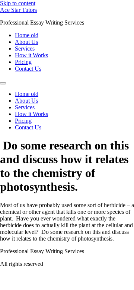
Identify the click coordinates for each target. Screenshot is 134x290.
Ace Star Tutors (18, 10)
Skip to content (17, 3)
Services (25, 48)
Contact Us (28, 68)
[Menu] (3, 83)
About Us (26, 42)
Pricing (23, 62)
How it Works (31, 55)
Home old (26, 35)
